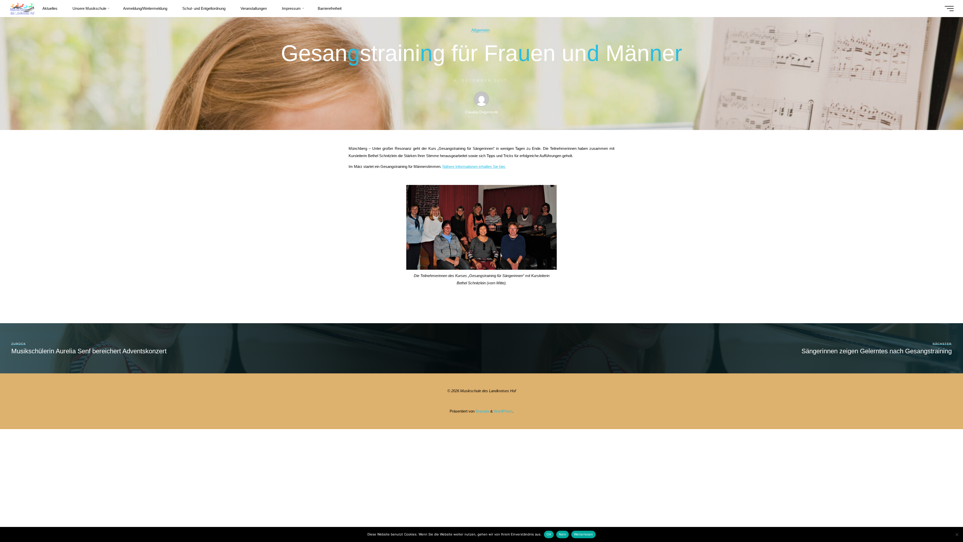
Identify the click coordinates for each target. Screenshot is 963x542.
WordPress (503, 411)
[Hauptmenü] (949, 8)
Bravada (481, 411)
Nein (562, 534)
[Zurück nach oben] (943, 522)
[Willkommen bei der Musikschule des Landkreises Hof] (22, 8)
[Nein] (956, 534)
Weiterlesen (583, 534)
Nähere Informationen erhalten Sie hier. (474, 166)
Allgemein (480, 30)
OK (548, 534)
